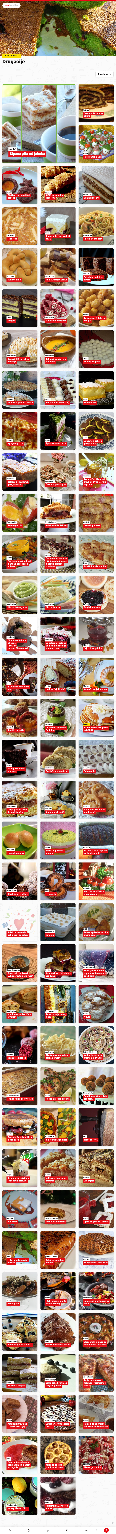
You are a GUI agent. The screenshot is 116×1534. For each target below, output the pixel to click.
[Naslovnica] (9, 1530)
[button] (67, 1530)
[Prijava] (106, 1530)
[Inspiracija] (28, 1530)
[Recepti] (48, 1530)
